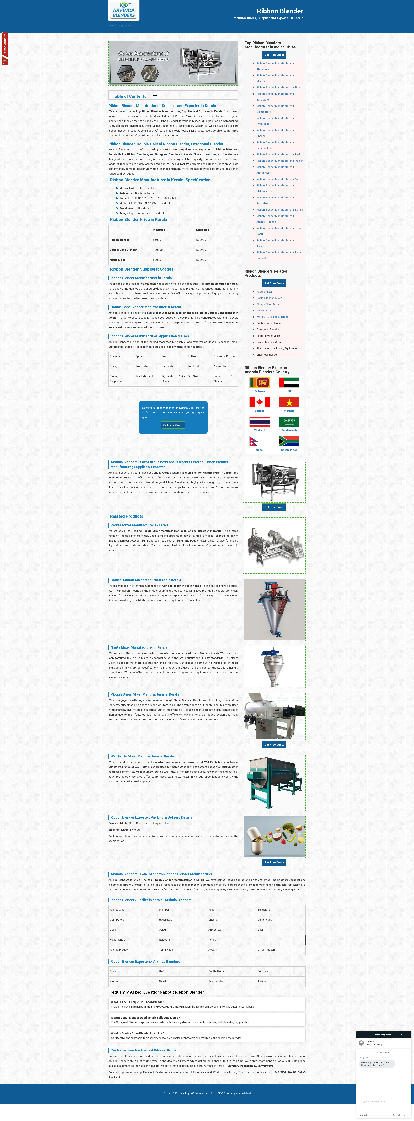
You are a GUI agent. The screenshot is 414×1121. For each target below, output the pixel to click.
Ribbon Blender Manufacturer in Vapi (278, 179)
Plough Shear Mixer (268, 304)
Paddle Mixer (264, 291)
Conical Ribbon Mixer (269, 298)
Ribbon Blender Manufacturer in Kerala (279, 209)
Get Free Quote (173, 425)
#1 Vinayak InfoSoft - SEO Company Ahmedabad (221, 1093)
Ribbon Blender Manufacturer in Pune (278, 87)
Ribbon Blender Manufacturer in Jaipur (279, 160)
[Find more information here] (384, 1075)
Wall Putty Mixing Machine (272, 316)
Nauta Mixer (263, 310)
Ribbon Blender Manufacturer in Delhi (278, 154)
